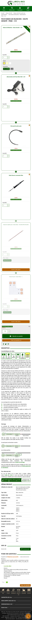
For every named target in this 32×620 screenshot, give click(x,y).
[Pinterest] (8, 344)
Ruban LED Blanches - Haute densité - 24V (12, 27)
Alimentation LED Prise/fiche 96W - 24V (16, 76)
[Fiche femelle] (16, 137)
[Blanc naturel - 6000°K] (10, 63)
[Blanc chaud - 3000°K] (4, 63)
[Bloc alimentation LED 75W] (16, 87)
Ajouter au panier (17, 336)
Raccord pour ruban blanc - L (15, 276)
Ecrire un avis (26, 549)
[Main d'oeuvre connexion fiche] (16, 186)
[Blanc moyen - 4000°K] (7, 63)
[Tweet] (6, 344)
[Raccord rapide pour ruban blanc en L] (16, 287)
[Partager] (3, 344)
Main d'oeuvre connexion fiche (16, 175)
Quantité (4, 54)
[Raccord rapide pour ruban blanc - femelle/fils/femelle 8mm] (16, 235)
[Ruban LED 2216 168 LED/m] (16, 38)
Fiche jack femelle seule (15, 126)
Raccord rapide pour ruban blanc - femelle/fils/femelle (16, 224)
